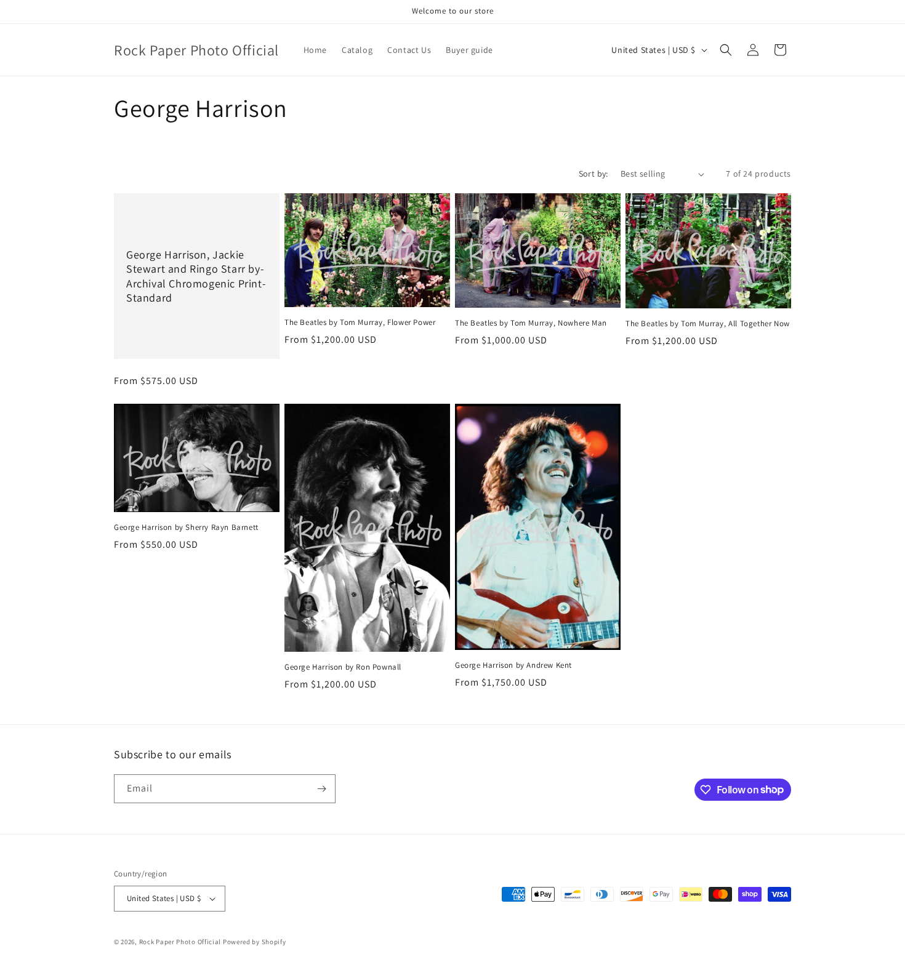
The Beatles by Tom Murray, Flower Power (359, 322)
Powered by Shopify (254, 941)
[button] (725, 49)
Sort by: (593, 173)
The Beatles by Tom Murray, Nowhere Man (531, 323)
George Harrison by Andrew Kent (513, 665)
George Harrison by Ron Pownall (342, 667)
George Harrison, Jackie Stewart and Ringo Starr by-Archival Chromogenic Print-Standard (196, 276)
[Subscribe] (321, 788)
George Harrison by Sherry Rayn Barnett (186, 527)
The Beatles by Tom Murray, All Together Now (707, 324)
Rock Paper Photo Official (181, 941)
